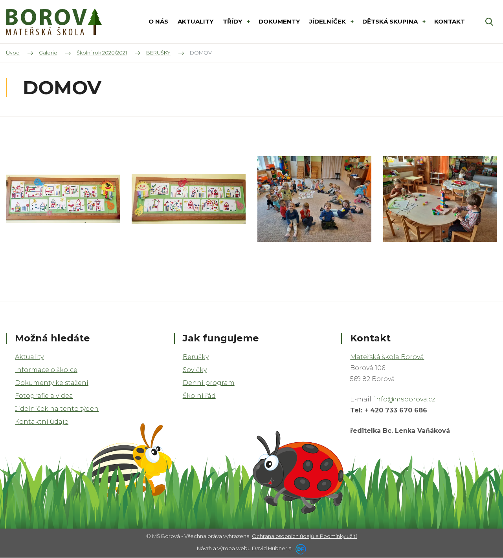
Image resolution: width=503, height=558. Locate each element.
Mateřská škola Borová (387, 357)
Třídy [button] (233, 21)
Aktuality (29, 357)
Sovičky (195, 370)
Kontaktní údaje (41, 421)
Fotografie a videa (44, 395)
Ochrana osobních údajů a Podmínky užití (304, 536)
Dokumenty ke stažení (51, 383)
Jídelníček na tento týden (57, 408)
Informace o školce (46, 370)
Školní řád (199, 395)
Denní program (209, 383)
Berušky (196, 357)
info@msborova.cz (404, 399)
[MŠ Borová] (54, 21)
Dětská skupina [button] (390, 21)
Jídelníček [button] (328, 21)
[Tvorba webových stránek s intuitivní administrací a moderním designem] (299, 548)
